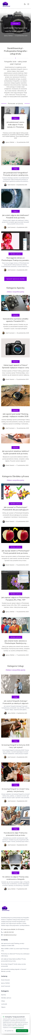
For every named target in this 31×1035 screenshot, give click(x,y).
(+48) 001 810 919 (8, 932)
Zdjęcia (15, 118)
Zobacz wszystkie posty (15, 292)
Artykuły (4, 940)
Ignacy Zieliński (5, 983)
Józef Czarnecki (5, 986)
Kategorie (5, 991)
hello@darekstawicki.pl (9, 935)
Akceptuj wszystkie (22, 1030)
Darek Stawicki (5, 980)
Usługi (15, 168)
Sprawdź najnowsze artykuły (15, 279)
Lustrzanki (15, 23)
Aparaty (15, 315)
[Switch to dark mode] (24, 4)
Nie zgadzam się (9, 1030)
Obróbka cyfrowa (15, 254)
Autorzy (4, 976)
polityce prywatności (19, 1027)
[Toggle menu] (28, 4)
